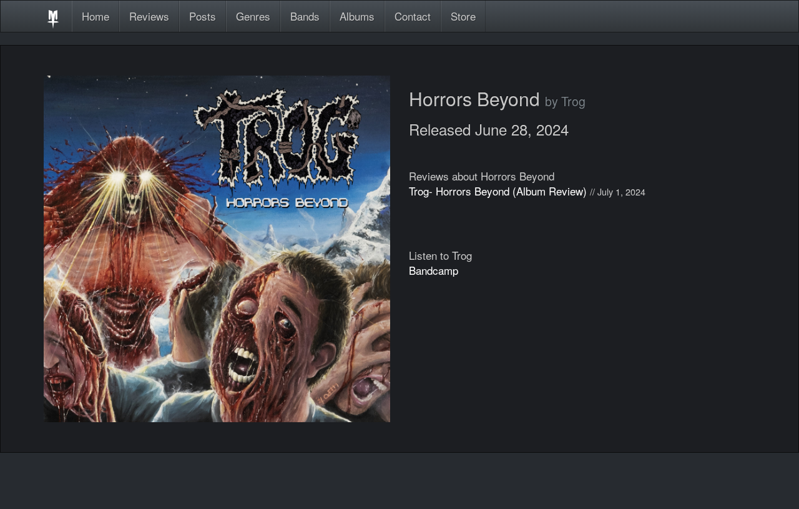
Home (95, 16)
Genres (253, 16)
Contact (413, 16)
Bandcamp (433, 270)
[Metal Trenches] (53, 16)
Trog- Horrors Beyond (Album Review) (498, 191)
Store (463, 16)
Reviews (149, 16)
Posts (202, 16)
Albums (357, 16)
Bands (305, 16)
